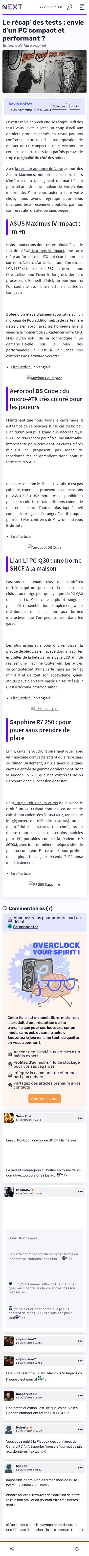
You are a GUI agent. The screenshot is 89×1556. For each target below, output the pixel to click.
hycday (21, 1466)
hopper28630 (26, 1394)
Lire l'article (21, 536)
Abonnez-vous (44, 1098)
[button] (82, 7)
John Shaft (24, 1116)
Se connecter (25, 927)
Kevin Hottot (20, 104)
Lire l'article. (21, 366)
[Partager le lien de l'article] (12, 1549)
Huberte (22, 1427)
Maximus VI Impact (47, 250)
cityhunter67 (26, 1339)
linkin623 (23, 1190)
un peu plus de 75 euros (36, 802)
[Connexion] (69, 7)
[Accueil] (12, 7)
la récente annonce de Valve (39, 168)
